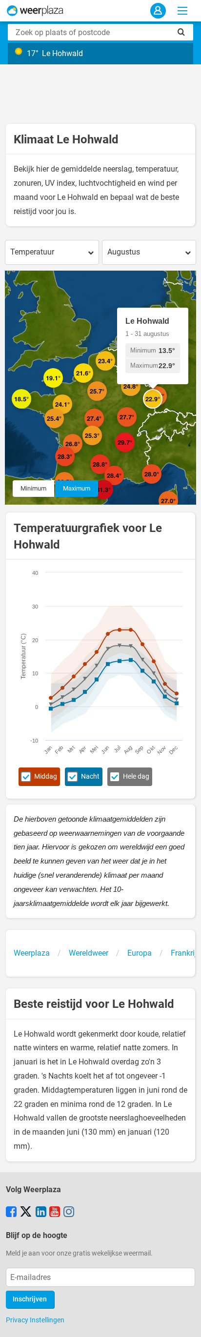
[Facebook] (11, 1212)
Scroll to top (185, 1321)
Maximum (76, 488)
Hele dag (136, 776)
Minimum (33, 488)
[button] (63, 387)
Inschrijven (30, 1299)
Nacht (90, 776)
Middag (45, 776)
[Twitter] (26, 1212)
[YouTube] (54, 1212)
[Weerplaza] (35, 10)
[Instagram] (68, 1212)
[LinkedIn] (41, 1212)
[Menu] (182, 11)
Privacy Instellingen (35, 1320)
